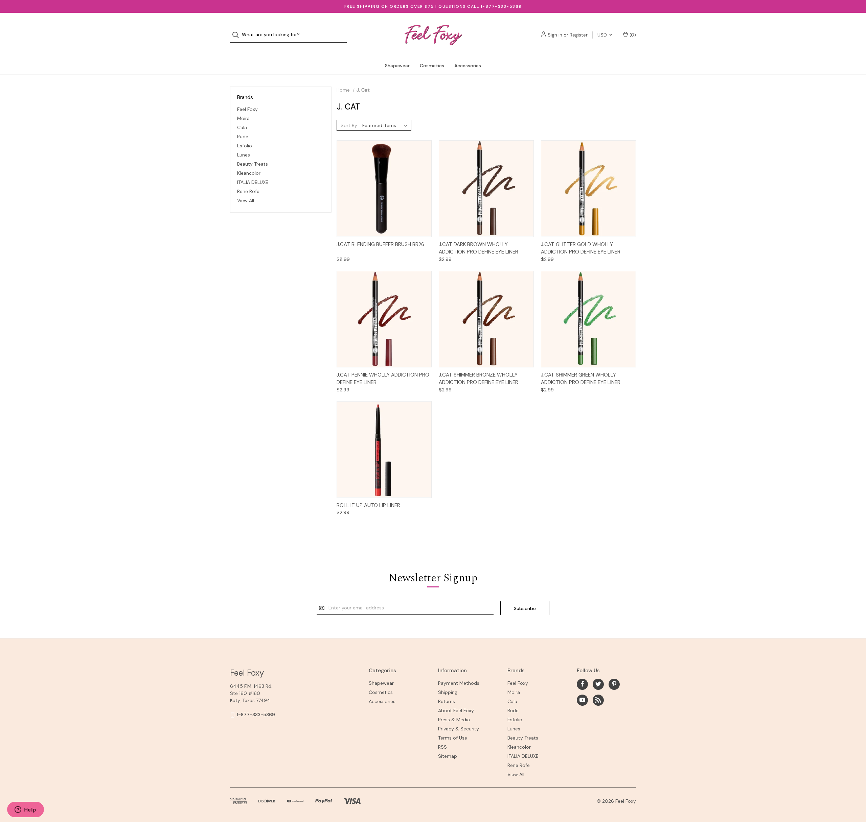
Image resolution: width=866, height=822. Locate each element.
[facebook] (582, 684)
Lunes (243, 155)
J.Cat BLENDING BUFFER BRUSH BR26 (380, 244)
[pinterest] (614, 684)
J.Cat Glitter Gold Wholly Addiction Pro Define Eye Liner (580, 248)
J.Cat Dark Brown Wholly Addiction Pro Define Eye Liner (478, 248)
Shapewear (397, 66)
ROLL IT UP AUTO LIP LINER (368, 505)
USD (602, 35)
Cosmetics (432, 66)
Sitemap (447, 756)
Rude (242, 137)
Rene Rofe (248, 191)
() (632, 35)
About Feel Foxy (456, 710)
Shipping (447, 692)
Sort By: (349, 125)
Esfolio (244, 146)
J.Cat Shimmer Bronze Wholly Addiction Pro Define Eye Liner (478, 378)
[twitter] (598, 684)
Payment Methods (458, 683)
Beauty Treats (252, 164)
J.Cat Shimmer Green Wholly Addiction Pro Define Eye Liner (580, 378)
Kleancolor (248, 173)
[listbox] (386, 125)
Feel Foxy (247, 109)
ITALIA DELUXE (252, 182)
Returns (446, 701)
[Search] (237, 35)
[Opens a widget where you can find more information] (25, 810)
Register (579, 35)
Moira (243, 118)
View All (245, 200)
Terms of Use (452, 738)
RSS (442, 747)
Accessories (467, 66)
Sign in (555, 35)
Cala (242, 127)
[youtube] (582, 700)
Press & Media (454, 720)
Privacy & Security (458, 729)
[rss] (598, 700)
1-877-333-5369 (256, 714)
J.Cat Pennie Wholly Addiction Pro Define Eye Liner (383, 378)
